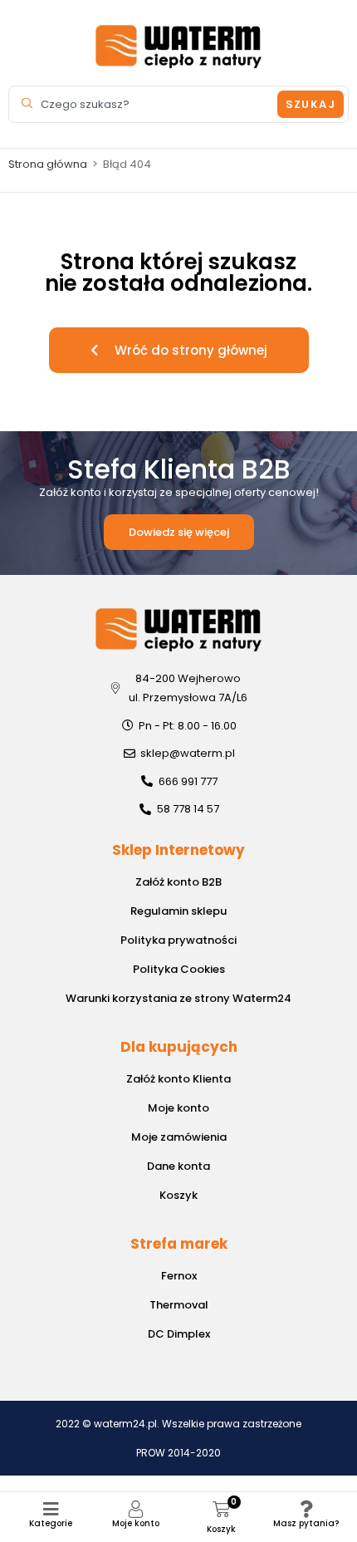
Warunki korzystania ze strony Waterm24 (178, 998)
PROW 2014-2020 (178, 1453)
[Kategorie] (51, 1509)
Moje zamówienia (179, 1137)
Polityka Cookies (179, 969)
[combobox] (145, 104)
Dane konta (178, 1166)
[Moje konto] (135, 1509)
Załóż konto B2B (178, 882)
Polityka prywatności (178, 940)
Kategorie (50, 1523)
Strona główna (47, 164)
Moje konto (135, 1523)
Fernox (179, 1276)
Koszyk (178, 1195)
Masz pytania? (306, 1523)
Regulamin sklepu (178, 911)
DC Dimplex (179, 1334)
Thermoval (178, 1305)
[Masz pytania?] (306, 1509)
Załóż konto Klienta (178, 1079)
